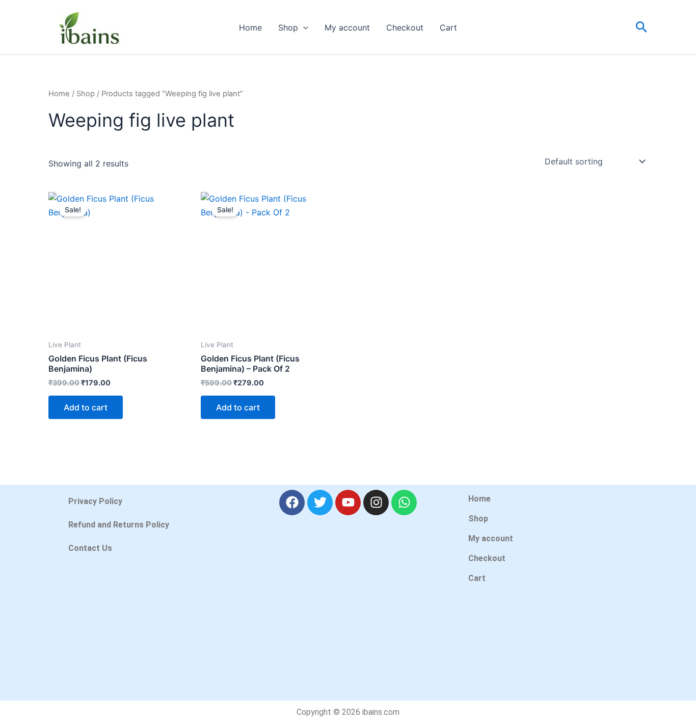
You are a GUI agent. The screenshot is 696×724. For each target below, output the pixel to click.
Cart (448, 27)
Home (250, 27)
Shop (288, 27)
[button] (303, 27)
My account (347, 27)
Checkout (404, 27)
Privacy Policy (95, 501)
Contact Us (90, 548)
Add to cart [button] (86, 407)
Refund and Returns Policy (118, 525)
